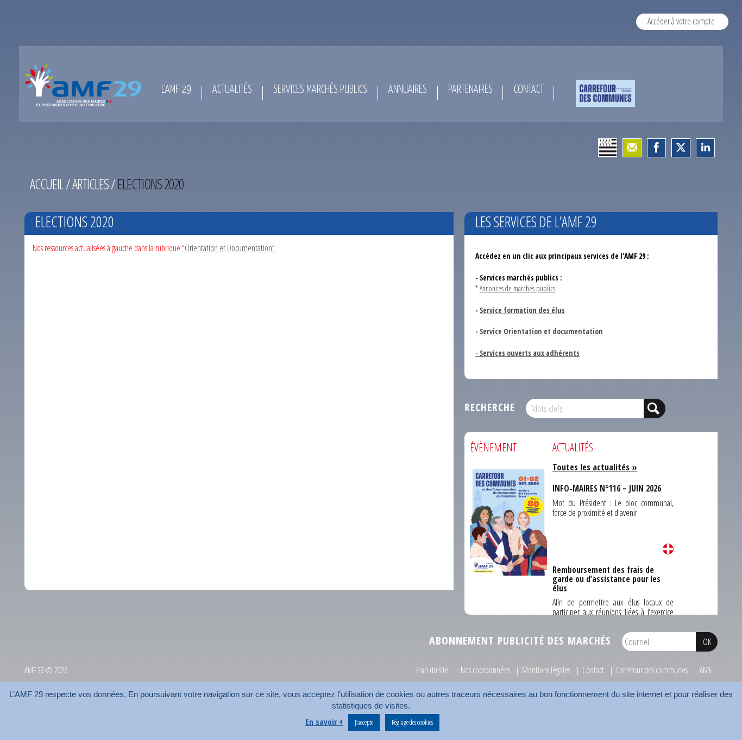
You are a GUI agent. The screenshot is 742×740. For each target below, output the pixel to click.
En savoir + (324, 722)
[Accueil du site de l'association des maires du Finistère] (85, 85)
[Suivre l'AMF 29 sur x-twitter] (681, 148)
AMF (706, 670)
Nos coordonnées (485, 670)
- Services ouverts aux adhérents (527, 353)
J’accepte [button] (364, 722)
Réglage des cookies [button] (412, 722)
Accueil (47, 184)
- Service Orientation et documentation (539, 331)
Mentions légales (546, 670)
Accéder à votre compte (681, 21)
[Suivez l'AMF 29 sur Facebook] (656, 148)
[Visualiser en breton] (608, 148)
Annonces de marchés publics (517, 288)
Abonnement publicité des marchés (520, 640)
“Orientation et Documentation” (228, 248)
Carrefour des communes (652, 670)
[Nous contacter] (632, 148)
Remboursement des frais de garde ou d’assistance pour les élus (611, 573)
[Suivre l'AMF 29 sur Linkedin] (705, 148)
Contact (593, 670)
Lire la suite (668, 549)
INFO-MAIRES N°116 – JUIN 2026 (604, 487)
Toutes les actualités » (594, 467)
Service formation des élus (522, 310)
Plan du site (432, 670)
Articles (90, 184)
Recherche (489, 407)
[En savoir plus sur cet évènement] (508, 521)
